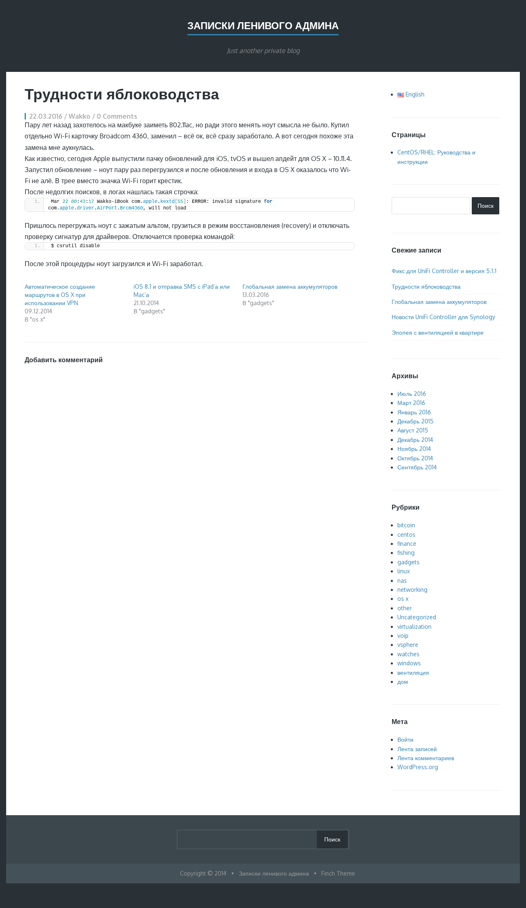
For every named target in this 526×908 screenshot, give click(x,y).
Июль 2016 (411, 393)
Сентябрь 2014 (417, 467)
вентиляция (413, 672)
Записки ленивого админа (263, 25)
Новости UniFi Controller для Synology (443, 316)
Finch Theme (338, 873)
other (404, 608)
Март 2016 (411, 402)
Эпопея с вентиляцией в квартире (438, 332)
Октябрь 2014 (415, 458)
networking (412, 589)
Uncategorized (416, 617)
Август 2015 (412, 430)
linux (403, 571)
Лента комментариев (425, 757)
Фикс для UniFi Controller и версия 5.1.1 (444, 270)
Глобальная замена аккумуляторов (289, 286)
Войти (405, 739)
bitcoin (406, 525)
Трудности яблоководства (426, 286)
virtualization (414, 626)
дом (402, 681)
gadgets (408, 562)
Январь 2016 (414, 412)
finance (406, 543)
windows (409, 663)
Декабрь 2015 (415, 421)
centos (406, 534)
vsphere (407, 644)
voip (402, 635)
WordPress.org (417, 766)
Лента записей (417, 748)
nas (402, 580)
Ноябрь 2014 (414, 448)
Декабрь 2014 (415, 439)
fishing (406, 552)
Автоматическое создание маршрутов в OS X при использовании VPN (60, 294)
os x (402, 598)
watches (408, 654)
